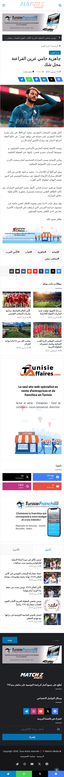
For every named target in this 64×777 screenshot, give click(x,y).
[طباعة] (11, 271)
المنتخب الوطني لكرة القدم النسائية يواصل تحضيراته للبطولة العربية (49, 343)
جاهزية (41, 251)
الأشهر (48, 549)
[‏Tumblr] (41, 271)
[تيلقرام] (21, 79)
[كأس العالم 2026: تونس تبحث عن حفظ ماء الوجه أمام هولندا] (52, 591)
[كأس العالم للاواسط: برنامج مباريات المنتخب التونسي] (16, 299)
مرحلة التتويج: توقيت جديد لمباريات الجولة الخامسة (50, 312)
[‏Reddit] (29, 271)
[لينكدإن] (43, 79)
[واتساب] (28, 79)
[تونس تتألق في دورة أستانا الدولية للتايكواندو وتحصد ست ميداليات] (52, 564)
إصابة (54, 251)
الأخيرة (16, 549)
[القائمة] (3, 6)
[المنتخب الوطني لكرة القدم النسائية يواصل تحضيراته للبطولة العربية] (47, 330)
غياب (27, 251)
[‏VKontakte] (23, 271)
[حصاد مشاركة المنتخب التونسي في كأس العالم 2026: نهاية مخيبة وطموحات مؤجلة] (52, 578)
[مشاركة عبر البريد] (17, 271)
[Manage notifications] (56, 770)
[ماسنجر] (36, 79)
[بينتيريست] (35, 271)
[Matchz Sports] (32, 5)
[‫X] (51, 79)
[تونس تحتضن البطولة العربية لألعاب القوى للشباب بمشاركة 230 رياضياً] (52, 605)
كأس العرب (12, 251)
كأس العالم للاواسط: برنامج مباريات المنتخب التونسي (18, 312)
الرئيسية (55, 46)
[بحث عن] (60, 6)
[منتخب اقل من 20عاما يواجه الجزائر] (16, 330)
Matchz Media (52, 751)
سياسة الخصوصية (27, 756)
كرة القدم (45, 46)
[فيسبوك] (58, 79)
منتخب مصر (51, 258)
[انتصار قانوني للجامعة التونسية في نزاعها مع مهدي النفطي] (52, 619)
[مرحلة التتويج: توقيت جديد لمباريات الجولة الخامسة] (47, 299)
